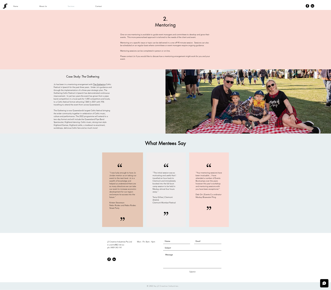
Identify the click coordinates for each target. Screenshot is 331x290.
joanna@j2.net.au (116, 244)
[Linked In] (312, 6)
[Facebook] (307, 6)
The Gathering (99, 84)
